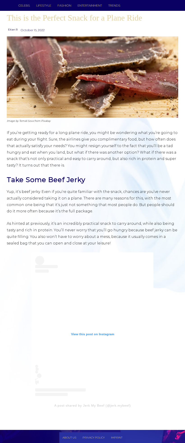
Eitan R (13, 29)
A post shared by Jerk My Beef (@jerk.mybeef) (92, 405)
